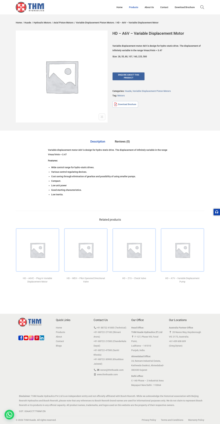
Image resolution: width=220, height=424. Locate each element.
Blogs (59, 345)
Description (97, 141)
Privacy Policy (149, 420)
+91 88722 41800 (105, 327)
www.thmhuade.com (107, 374)
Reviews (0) (122, 141)
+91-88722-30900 (103, 359)
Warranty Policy (196, 420)
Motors (121, 95)
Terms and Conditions (172, 420)
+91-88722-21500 (103, 341)
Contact (60, 341)
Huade (27, 22)
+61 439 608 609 (177, 341)
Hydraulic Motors (42, 22)
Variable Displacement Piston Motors (95, 22)
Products (60, 332)
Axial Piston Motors (63, 22)
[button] (9, 414)
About (59, 336)
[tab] (97, 141)
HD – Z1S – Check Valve (134, 278)
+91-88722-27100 (103, 332)
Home (19, 22)
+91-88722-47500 (103, 350)
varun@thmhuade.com (112, 370)
